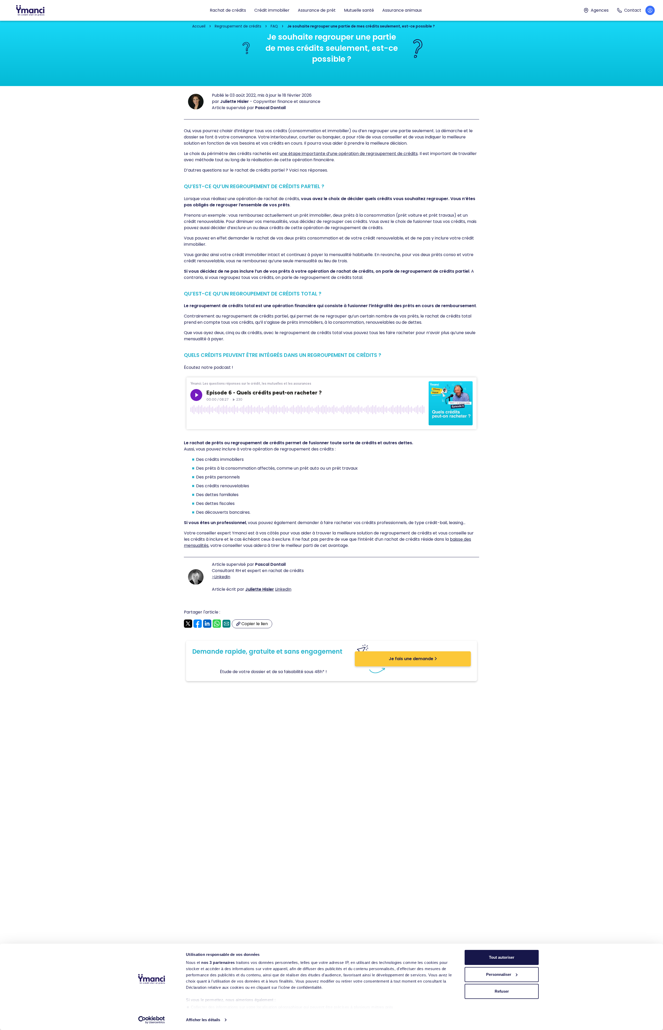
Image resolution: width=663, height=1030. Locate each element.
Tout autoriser (501, 957)
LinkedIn (283, 589)
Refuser (502, 991)
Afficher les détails (203, 1020)
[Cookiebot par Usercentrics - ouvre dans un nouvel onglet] (151, 1020)
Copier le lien (254, 624)
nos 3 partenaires (218, 962)
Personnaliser (498, 974)
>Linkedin (221, 577)
